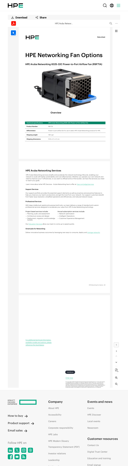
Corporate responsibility (60, 427)
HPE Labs (53, 434)
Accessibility (54, 414)
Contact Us (93, 445)
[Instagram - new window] (23, 450)
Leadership (54, 460)
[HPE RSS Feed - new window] (23, 456)
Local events (93, 421)
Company (55, 402)
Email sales (15, 430)
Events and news (99, 402)
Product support (19, 423)
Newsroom (92, 427)
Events (90, 408)
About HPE (53, 408)
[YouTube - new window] (17, 456)
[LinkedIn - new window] (10, 450)
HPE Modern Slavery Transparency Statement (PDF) (64, 444)
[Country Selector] (112, 5)
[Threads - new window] (30, 450)
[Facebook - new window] (10, 456)
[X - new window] (17, 450)
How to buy (15, 416)
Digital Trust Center (97, 451)
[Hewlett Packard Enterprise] (15, 5)
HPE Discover (94, 414)
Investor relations (57, 453)
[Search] (105, 5)
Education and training (99, 458)
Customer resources (102, 439)
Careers (52, 421)
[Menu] (118, 5)
